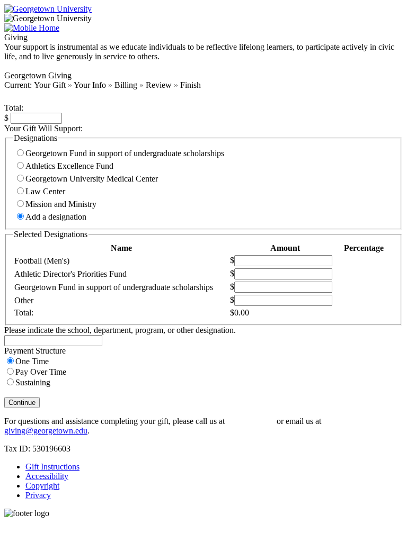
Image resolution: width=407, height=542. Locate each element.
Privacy (38, 495)
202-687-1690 (251, 421)
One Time (32, 361)
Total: (13, 107)
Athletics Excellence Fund (69, 165)
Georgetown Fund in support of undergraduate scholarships (124, 153)
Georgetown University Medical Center (91, 178)
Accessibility (46, 476)
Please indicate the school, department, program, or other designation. (120, 330)
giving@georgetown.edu (45, 430)
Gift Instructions (52, 466)
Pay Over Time (40, 371)
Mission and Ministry (60, 204)
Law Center (45, 191)
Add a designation (55, 216)
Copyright (42, 485)
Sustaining (32, 382)
